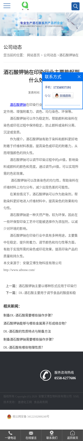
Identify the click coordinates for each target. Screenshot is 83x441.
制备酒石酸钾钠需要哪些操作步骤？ (29, 339)
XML (76, 396)
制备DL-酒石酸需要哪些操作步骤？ (28, 315)
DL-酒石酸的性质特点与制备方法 (27, 331)
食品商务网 (41, 402)
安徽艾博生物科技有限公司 (55, 396)
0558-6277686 (65, 378)
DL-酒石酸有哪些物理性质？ (23, 347)
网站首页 (33, 55)
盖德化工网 (25, 402)
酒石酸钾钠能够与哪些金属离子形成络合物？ (35, 323)
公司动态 (50, 55)
